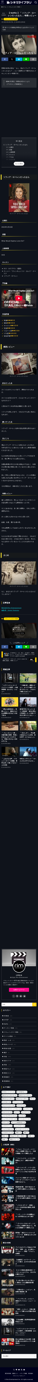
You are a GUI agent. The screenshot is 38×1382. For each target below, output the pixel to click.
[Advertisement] (19, 113)
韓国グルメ (9, 1069)
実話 (5, 1136)
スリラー (26, 1112)
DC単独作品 (22, 1092)
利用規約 (30, 1373)
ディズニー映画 (10, 1028)
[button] (4, 59)
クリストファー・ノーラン (11, 1109)
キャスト (12, 154)
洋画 (7, 1056)
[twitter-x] (13, 996)
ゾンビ (22, 1115)
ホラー (5, 1122)
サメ (16, 1112)
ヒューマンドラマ (9, 1119)
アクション (18, 1102)
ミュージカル (7, 1129)
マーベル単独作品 (18, 1122)
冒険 (26, 1132)
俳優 (18, 1132)
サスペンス (7, 1112)
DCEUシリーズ (8, 1092)
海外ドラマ (9, 1061)
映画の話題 (9, 1048)
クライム (21, 1105)
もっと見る (19, 163)
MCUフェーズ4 (25, 1095)
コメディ (28, 1109)
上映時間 (12, 152)
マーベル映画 (10, 1036)
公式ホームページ (19, 989)
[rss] (21, 1370)
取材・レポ (9, 1040)
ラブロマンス (7, 1132)
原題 (10, 150)
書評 (7, 1052)
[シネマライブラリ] (19, 2)
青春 (4, 1139)
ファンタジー (24, 1119)
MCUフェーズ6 (22, 1099)
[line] (17, 996)
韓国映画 (8, 1081)
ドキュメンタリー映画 (11, 19)
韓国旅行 (8, 1077)
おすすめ (6, 1102)
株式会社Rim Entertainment (11, 608)
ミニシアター (19, 1126)
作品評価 (12, 159)
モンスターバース (22, 1129)
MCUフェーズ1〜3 (9, 1095)
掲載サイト (15, 1373)
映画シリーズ (10, 1044)
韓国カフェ (14, 1139)
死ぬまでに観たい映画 (18, 1136)
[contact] (24, 996)
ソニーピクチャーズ (9, 1115)
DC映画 (8, 1016)
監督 (31, 1136)
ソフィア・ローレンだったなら (17, 145)
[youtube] (20, 996)
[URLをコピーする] (33, 59)
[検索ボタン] (35, 2)
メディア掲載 (23, 1373)
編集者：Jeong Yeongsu (10, 610)
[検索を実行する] (34, 1004)
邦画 (7, 1065)
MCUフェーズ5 (8, 1099)
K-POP (8, 1020)
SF (32, 1099)
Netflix (8, 1024)
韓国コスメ (9, 1073)
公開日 (11, 147)
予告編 (11, 157)
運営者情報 (8, 1373)
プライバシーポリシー (19, 1375)
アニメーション (8, 1105)
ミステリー (7, 1126)
